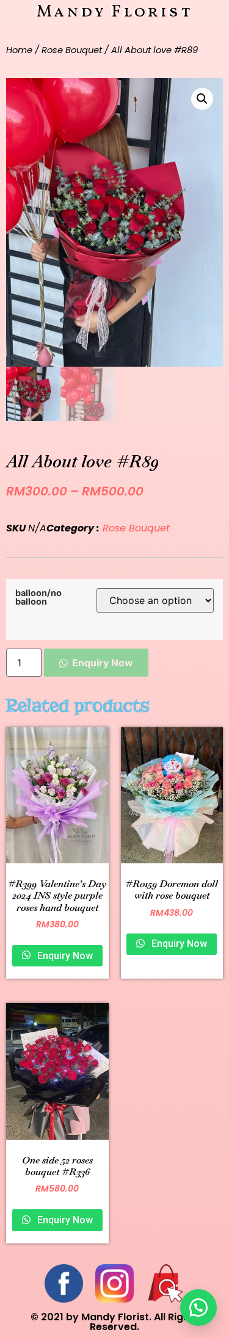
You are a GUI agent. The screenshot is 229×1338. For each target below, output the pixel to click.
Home (19, 50)
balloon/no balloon (38, 597)
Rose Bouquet (72, 50)
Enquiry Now (102, 662)
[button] (198, 1307)
